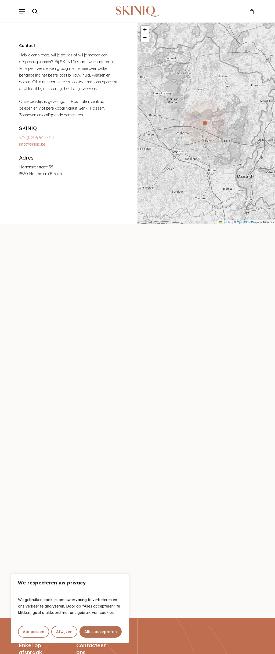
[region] (70, 608)
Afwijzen (64, 631)
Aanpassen (33, 631)
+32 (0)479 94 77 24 (36, 137)
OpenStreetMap (247, 222)
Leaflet (226, 222)
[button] (22, 11)
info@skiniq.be (32, 144)
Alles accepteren (100, 631)
